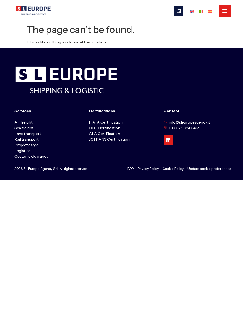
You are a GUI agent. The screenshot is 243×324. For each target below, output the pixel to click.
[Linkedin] (178, 11)
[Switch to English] (192, 11)
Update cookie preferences (209, 169)
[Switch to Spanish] (210, 11)
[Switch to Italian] (201, 11)
